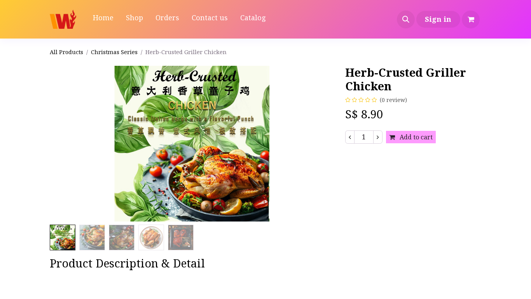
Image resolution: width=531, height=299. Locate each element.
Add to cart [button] (415, 137)
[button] (406, 19)
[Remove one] (350, 137)
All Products (66, 52)
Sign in (438, 19)
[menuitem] (103, 19)
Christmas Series (114, 52)
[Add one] (378, 137)
